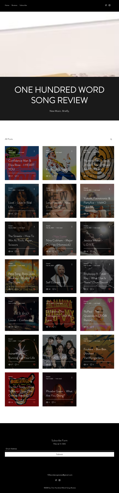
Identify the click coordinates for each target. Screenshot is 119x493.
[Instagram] (109, 5)
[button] (111, 139)
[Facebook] (106, 5)
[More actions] (35, 151)
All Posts (9, 139)
